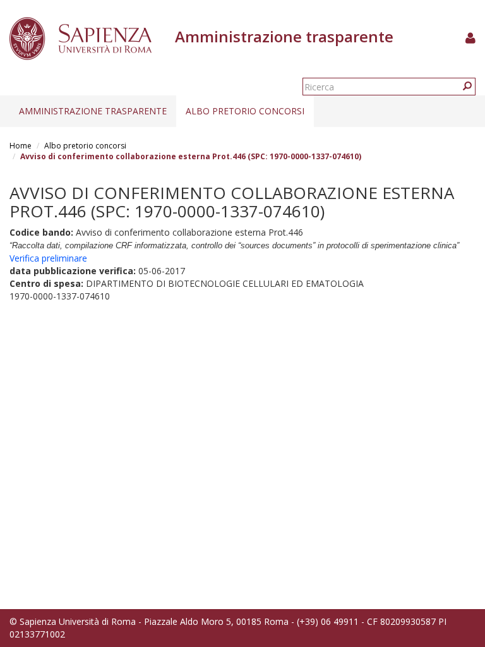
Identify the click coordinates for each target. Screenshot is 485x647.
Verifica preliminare (48, 258)
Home (20, 145)
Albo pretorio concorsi (245, 111)
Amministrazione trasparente (93, 111)
